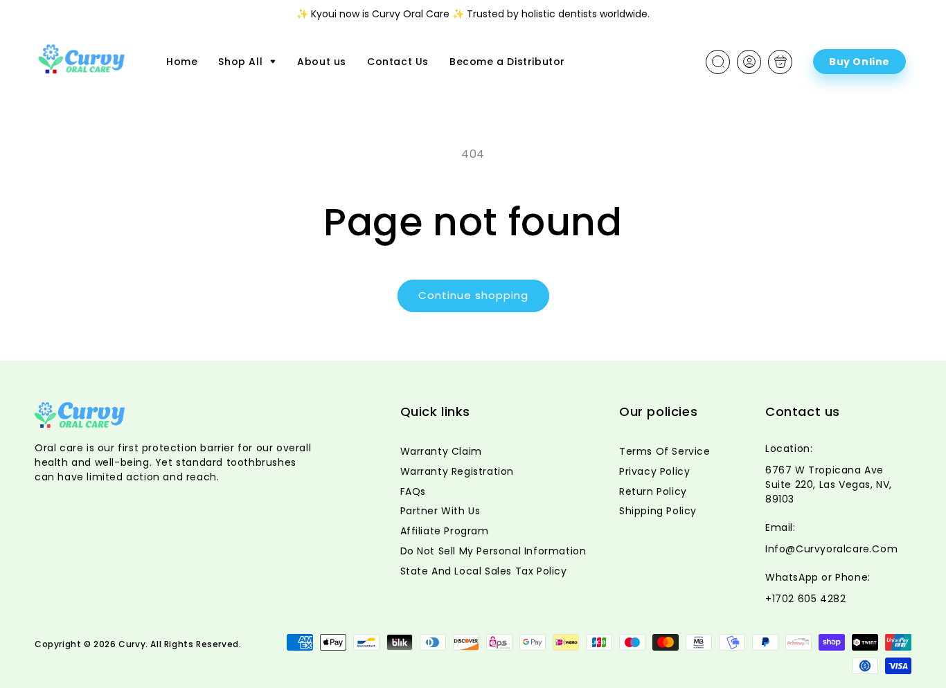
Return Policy (653, 491)
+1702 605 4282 (805, 599)
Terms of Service (665, 451)
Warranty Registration (457, 471)
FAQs (413, 491)
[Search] (718, 61)
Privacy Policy (654, 471)
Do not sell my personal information (493, 551)
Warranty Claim (441, 451)
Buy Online (859, 62)
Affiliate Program (444, 531)
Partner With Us (440, 511)
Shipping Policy (658, 511)
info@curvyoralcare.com (831, 549)
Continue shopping (473, 295)
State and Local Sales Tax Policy (483, 571)
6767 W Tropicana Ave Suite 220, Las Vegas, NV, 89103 (828, 484)
